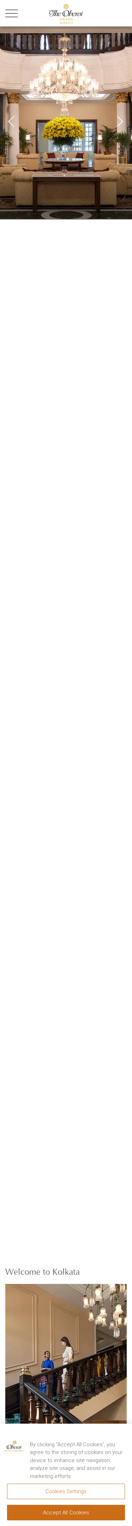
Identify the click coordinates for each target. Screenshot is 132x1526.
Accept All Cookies (66, 1512)
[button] (117, 118)
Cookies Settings (66, 1491)
